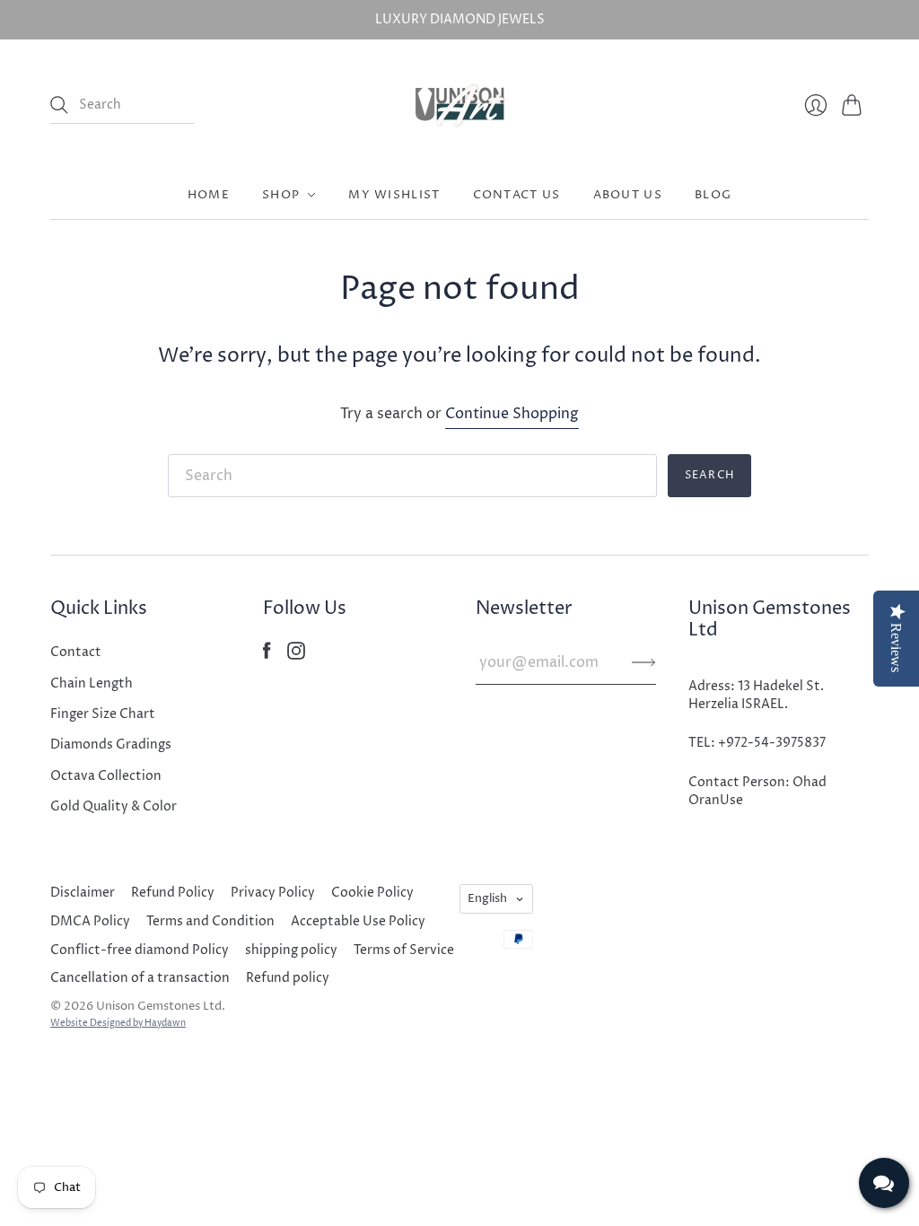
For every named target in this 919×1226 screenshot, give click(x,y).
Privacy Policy (273, 892)
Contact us (517, 195)
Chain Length (91, 683)
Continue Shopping (512, 414)
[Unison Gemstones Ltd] (460, 105)
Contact (75, 652)
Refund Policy (172, 892)
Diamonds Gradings (110, 744)
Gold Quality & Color (113, 806)
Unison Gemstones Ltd (159, 1006)
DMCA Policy (90, 921)
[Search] (59, 105)
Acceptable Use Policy (358, 921)
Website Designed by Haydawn (118, 1023)
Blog (713, 195)
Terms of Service (404, 950)
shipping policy (291, 950)
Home (209, 195)
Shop (281, 195)
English (487, 898)
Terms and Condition (210, 921)
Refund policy (287, 977)
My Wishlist (394, 195)
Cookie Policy (372, 892)
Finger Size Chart (102, 713)
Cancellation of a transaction (140, 977)
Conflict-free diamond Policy (139, 950)
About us (627, 195)
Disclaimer (82, 892)
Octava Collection (106, 775)
